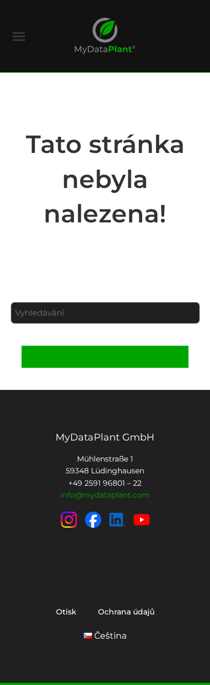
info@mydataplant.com (105, 495)
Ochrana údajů (126, 612)
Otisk (66, 612)
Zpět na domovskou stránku (105, 356)
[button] (19, 35)
